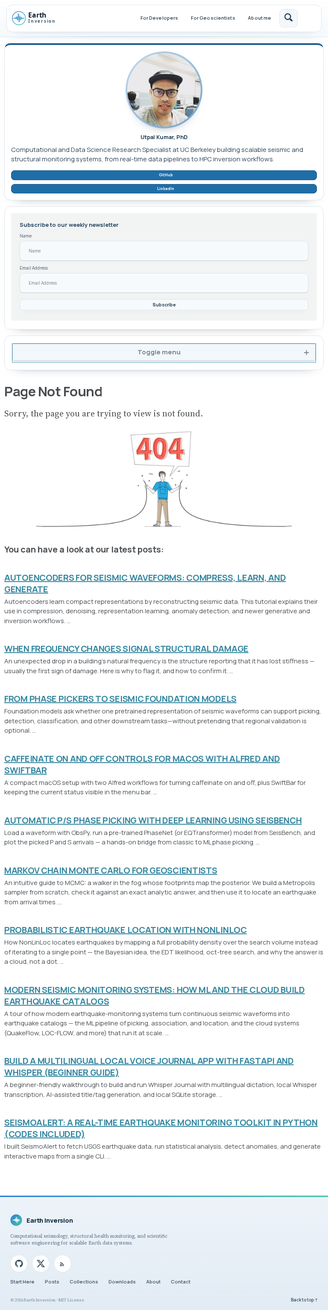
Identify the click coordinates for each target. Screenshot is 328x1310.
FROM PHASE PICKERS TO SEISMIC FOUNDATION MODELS (120, 698)
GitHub (166, 175)
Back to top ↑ (304, 1300)
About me (259, 18)
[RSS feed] (62, 1263)
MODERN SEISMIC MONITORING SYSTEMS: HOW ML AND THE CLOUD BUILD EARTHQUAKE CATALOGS (154, 995)
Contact (180, 1281)
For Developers (160, 18)
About (153, 1281)
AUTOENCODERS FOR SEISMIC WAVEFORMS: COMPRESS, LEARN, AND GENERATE (145, 583)
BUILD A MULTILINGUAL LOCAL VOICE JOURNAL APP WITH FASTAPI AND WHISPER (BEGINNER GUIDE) (149, 1066)
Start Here (22, 1281)
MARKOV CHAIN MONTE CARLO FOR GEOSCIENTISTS (110, 870)
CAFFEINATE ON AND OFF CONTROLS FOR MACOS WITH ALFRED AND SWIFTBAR (142, 764)
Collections (84, 1281)
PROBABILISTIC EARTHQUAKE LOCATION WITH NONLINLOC (125, 930)
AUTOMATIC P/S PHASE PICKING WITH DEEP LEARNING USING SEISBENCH (153, 820)
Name (26, 236)
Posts (52, 1281)
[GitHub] (19, 1263)
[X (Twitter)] (41, 1263)
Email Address (34, 268)
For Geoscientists (213, 18)
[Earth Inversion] (39, 18)
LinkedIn (165, 188)
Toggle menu (159, 352)
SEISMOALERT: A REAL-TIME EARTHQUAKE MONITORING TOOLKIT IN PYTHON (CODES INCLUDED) (161, 1128)
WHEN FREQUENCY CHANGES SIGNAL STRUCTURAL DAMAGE (126, 648)
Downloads (122, 1281)
